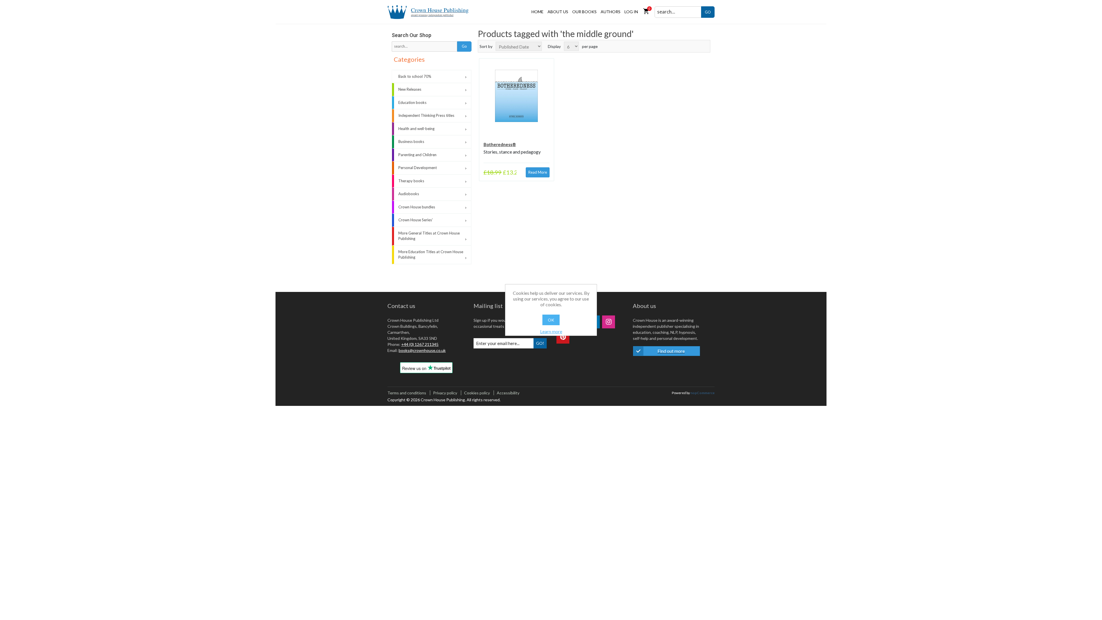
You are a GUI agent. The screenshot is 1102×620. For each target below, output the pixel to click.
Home (537, 11)
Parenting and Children (417, 154)
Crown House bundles (416, 207)
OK (551, 319)
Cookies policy (477, 392)
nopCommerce (702, 393)
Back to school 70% (414, 76)
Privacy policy (445, 392)
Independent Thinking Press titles (426, 115)
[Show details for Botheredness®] (517, 96)
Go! (540, 343)
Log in (631, 11)
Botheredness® (500, 144)
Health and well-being (416, 128)
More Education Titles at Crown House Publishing (430, 254)
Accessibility (508, 392)
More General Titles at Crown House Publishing (429, 236)
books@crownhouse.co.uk (422, 350)
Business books (411, 141)
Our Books (584, 11)
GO (708, 12)
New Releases (409, 89)
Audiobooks (408, 193)
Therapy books (411, 181)
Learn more (551, 331)
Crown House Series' (415, 220)
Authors (610, 11)
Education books (412, 102)
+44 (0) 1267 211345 (420, 344)
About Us (558, 11)
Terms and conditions (406, 392)
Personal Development (417, 167)
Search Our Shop (411, 35)
